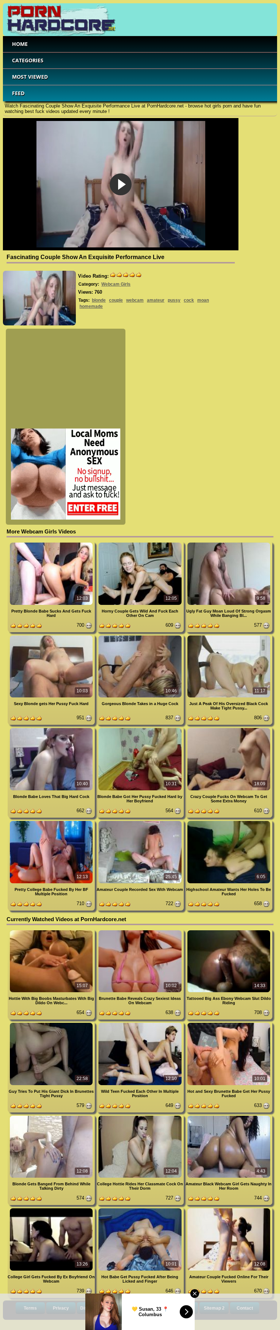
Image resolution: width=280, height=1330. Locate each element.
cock (189, 300)
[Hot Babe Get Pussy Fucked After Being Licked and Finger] (140, 1209)
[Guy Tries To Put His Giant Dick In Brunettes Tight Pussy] (52, 1024)
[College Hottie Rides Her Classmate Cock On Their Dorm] (140, 1117)
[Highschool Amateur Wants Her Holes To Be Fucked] (228, 822)
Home (20, 43)
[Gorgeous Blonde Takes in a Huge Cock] (140, 636)
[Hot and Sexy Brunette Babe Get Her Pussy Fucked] (228, 1024)
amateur (155, 300)
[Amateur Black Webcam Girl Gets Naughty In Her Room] (228, 1117)
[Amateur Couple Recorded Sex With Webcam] (140, 822)
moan (203, 300)
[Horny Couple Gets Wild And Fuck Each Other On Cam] (140, 544)
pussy (174, 300)
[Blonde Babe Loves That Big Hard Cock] (52, 729)
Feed (18, 93)
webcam (135, 300)
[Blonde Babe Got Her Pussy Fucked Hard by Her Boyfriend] (140, 729)
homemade (91, 306)
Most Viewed (30, 76)
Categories (27, 60)
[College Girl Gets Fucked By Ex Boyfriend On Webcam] (52, 1209)
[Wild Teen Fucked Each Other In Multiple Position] (140, 1024)
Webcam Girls (116, 284)
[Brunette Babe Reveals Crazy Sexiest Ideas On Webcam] (140, 931)
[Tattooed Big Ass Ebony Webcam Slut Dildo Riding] (228, 931)
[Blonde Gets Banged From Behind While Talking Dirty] (52, 1117)
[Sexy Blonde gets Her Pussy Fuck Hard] (52, 636)
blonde (99, 300)
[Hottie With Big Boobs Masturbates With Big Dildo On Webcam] (52, 931)
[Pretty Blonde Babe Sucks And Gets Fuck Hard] (52, 544)
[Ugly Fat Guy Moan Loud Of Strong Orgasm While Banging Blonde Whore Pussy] (228, 544)
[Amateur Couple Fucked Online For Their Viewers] (228, 1209)
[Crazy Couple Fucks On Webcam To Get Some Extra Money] (228, 729)
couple (116, 300)
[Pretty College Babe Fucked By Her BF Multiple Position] (52, 822)
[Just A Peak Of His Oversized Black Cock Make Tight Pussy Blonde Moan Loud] (228, 636)
